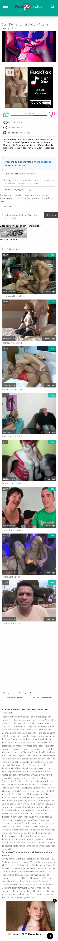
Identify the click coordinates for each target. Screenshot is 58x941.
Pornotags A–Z (25, 693)
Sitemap (6, 693)
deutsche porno (30, 183)
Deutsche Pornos (28, 173)
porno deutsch (47, 180)
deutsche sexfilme (12, 183)
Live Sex (29, 190)
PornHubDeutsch (29, 6)
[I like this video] (6, 114)
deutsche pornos (30, 180)
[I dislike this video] (52, 114)
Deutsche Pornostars (15, 697)
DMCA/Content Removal (42, 697)
